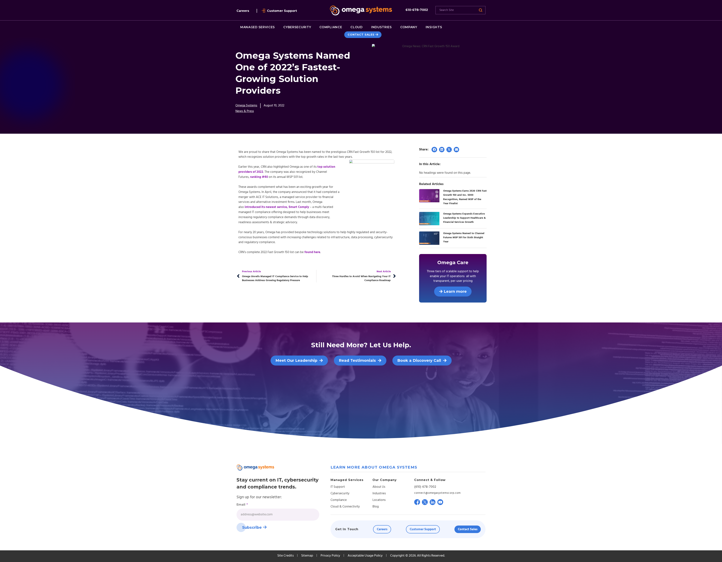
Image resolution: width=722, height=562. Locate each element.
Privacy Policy (330, 555)
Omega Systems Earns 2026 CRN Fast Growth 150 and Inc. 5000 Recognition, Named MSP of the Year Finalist (465, 197)
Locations (379, 500)
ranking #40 (259, 177)
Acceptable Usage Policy (365, 555)
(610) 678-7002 (425, 486)
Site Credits (285, 555)
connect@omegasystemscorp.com (437, 493)
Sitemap (307, 555)
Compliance (339, 500)
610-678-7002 (417, 10)
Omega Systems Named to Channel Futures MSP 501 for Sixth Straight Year (463, 237)
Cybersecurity (340, 493)
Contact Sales (361, 34)
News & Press (244, 111)
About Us (378, 486)
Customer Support (282, 11)
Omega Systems (246, 105)
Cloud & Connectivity (345, 506)
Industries (379, 493)
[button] (434, 149)
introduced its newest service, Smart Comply (277, 207)
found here (312, 252)
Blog (375, 506)
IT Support (338, 486)
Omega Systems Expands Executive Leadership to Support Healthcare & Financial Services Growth (464, 218)
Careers (243, 10)
